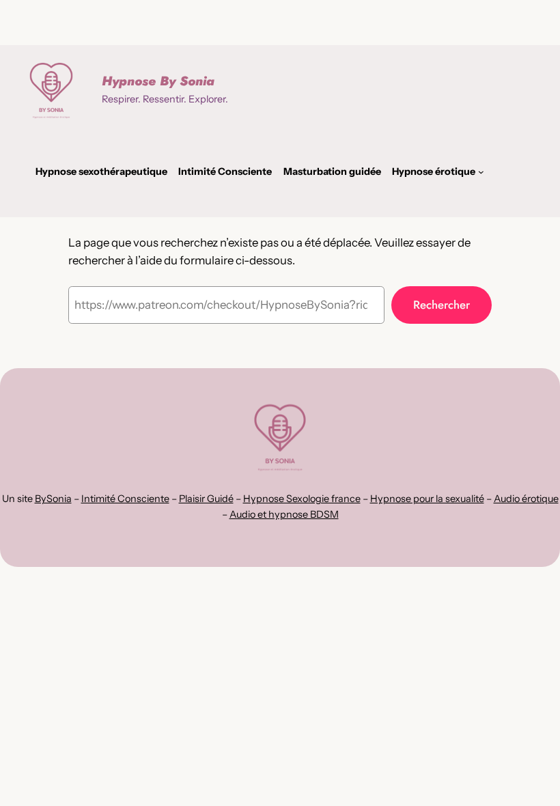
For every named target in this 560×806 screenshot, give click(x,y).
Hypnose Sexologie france (302, 498)
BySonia (53, 498)
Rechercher (441, 304)
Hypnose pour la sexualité (427, 498)
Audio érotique (526, 498)
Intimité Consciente (125, 498)
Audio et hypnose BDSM (284, 514)
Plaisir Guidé (206, 498)
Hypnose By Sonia (158, 81)
